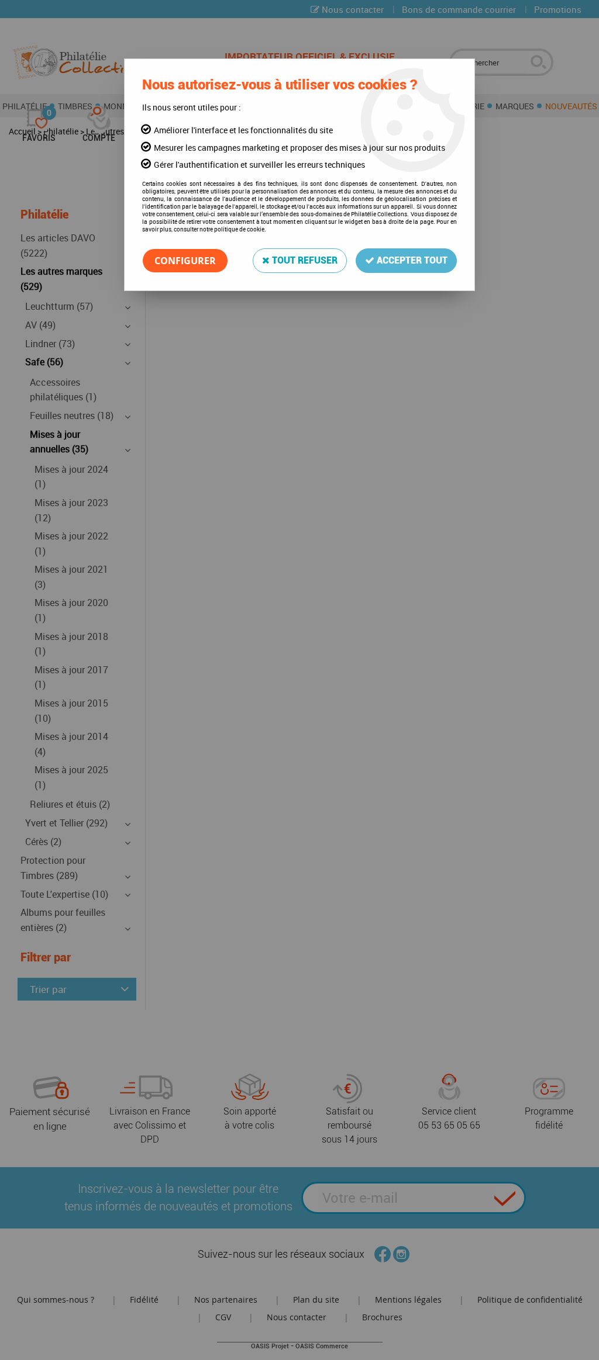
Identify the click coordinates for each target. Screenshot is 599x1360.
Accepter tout (410, 260)
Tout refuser (304, 260)
